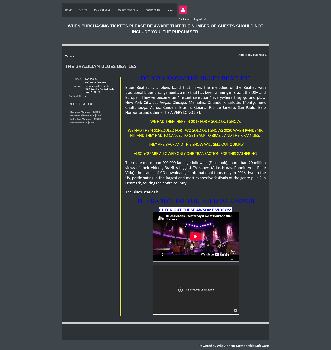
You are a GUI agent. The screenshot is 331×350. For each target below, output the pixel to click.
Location (76, 85)
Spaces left (75, 95)
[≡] (170, 10)
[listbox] (253, 55)
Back (71, 56)
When (78, 78)
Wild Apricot (226, 345)
